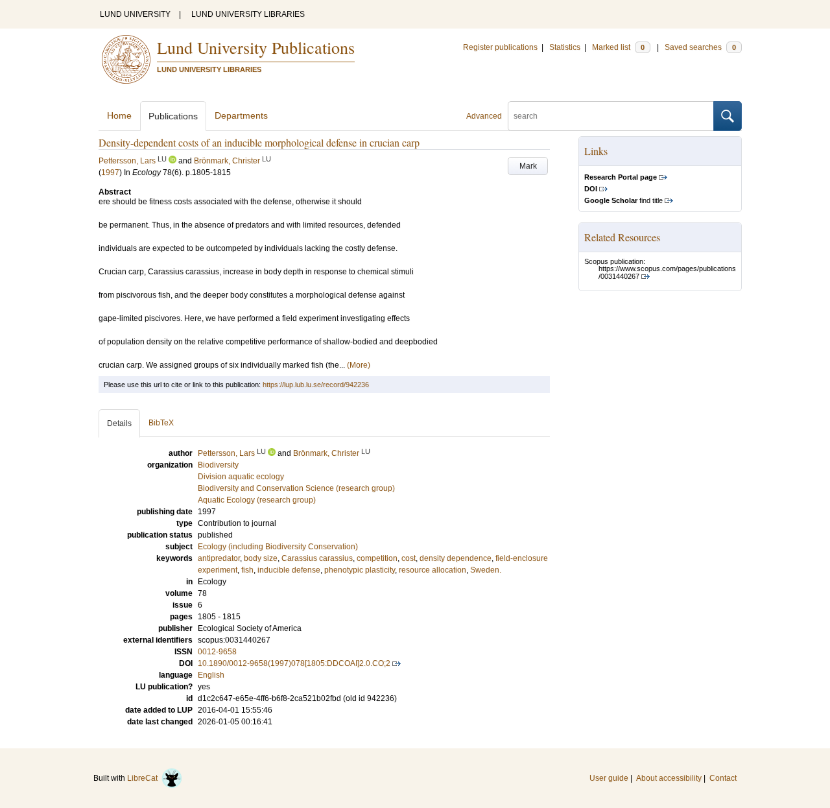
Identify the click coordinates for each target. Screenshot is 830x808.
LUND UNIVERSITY (135, 14)
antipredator (219, 558)
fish (247, 570)
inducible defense (288, 570)
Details (119, 423)
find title (623, 200)
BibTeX (161, 422)
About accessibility (669, 778)
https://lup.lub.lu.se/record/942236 (316, 384)
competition (377, 558)
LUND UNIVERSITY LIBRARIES (248, 14)
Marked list (618, 47)
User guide (608, 778)
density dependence (456, 558)
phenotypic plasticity (359, 570)
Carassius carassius (317, 558)
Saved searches (700, 47)
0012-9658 (217, 651)
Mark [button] (528, 166)
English (211, 675)
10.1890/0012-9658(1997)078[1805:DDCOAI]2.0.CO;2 (294, 663)
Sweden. (485, 570)
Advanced (484, 116)
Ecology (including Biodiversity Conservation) (278, 546)
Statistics (564, 47)
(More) (358, 365)
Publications (173, 116)
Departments (241, 115)
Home (119, 115)
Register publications (500, 47)
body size (261, 558)
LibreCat (144, 778)
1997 (110, 172)
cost (408, 558)
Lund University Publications (256, 47)
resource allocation (432, 570)
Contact (723, 778)
